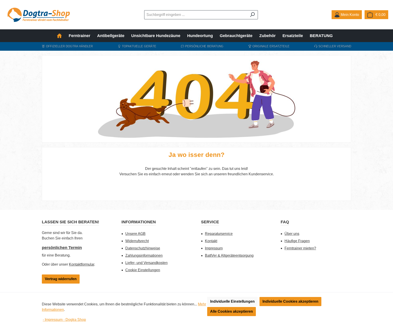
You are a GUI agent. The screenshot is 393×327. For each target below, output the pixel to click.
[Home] (61, 35)
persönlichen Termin (62, 247)
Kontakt (211, 241)
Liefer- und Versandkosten (146, 263)
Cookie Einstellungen (142, 270)
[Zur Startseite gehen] (39, 15)
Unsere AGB (135, 234)
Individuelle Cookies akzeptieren (290, 301)
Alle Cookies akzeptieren (231, 311)
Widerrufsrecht (137, 241)
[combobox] (195, 14)
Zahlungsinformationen (144, 255)
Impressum (214, 248)
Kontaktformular (81, 264)
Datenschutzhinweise (142, 248)
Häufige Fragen (297, 241)
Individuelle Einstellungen (232, 301)
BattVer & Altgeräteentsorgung (229, 255)
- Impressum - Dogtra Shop (64, 320)
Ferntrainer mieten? (300, 248)
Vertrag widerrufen (61, 279)
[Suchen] (252, 14)
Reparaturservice (219, 234)
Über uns (292, 234)
